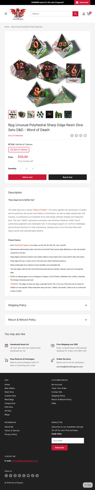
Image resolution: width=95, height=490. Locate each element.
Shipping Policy (58, 396)
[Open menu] (6, 14)
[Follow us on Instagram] (19, 475)
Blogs (7, 414)
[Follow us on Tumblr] (37, 475)
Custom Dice (10, 396)
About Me (9, 427)
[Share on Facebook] (72, 135)
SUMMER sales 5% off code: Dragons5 (47, 2)
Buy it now (67, 177)
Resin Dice (9, 392)
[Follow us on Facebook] (6, 475)
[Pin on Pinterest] (76, 135)
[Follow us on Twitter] (10, 475)
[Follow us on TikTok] (32, 475)
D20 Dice (9, 407)
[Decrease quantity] (20, 168)
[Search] (75, 13)
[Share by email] (85, 135)
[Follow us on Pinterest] (23, 475)
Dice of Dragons (15, 136)
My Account (57, 384)
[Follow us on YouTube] (28, 475)
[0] (88, 13)
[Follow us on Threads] (15, 475)
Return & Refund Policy (62, 399)
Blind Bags (9, 399)
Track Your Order (59, 388)
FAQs (54, 403)
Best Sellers (10, 388)
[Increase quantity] (32, 168)
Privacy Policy (11, 434)
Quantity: (12, 168)
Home (7, 27)
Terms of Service (12, 430)
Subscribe (84, 2)
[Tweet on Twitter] (80, 135)
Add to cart (27, 177)
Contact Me (57, 392)
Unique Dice (10, 403)
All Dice (8, 411)
